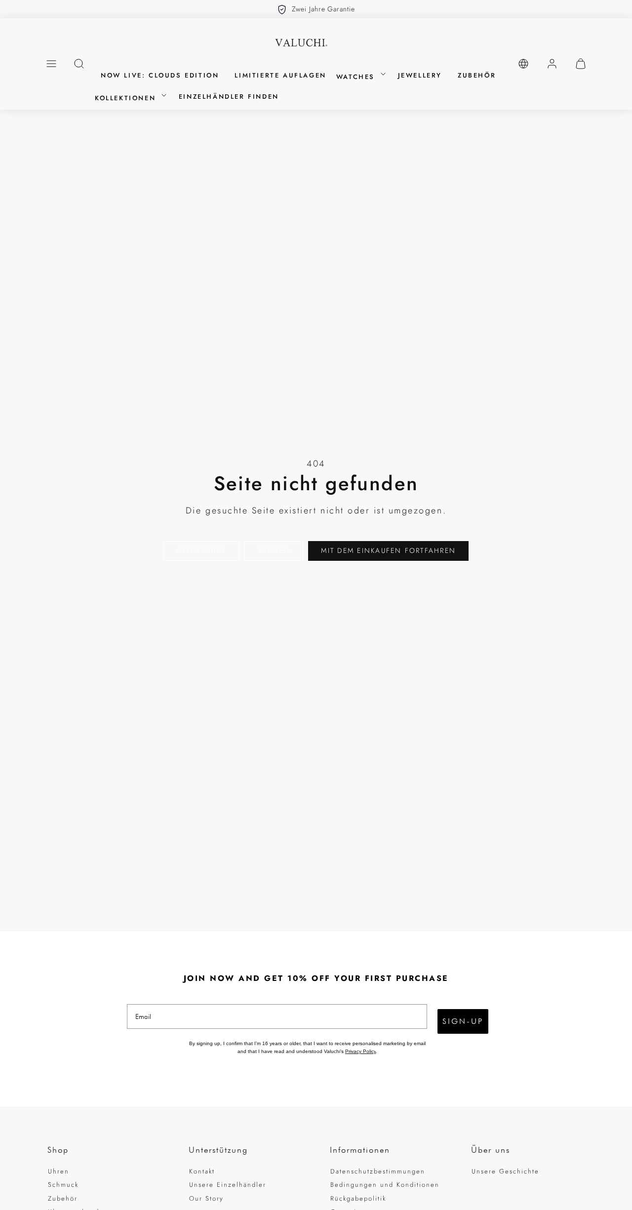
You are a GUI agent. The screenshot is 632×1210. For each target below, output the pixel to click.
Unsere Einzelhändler (227, 1184)
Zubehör (63, 1198)
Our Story (206, 1198)
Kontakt (202, 1171)
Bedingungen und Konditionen (384, 1184)
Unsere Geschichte (505, 1171)
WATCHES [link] (357, 76)
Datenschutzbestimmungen (377, 1171)
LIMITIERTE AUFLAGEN (280, 75)
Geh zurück (201, 550)
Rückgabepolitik (358, 1198)
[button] (51, 64)
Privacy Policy (360, 1051)
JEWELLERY (420, 75)
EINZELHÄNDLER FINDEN (229, 96)
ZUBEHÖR (477, 75)
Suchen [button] (274, 550)
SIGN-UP (462, 1021)
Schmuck (63, 1184)
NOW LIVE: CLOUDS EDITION (160, 75)
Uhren (58, 1171)
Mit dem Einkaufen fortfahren (388, 550)
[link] (523, 64)
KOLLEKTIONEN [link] (127, 98)
